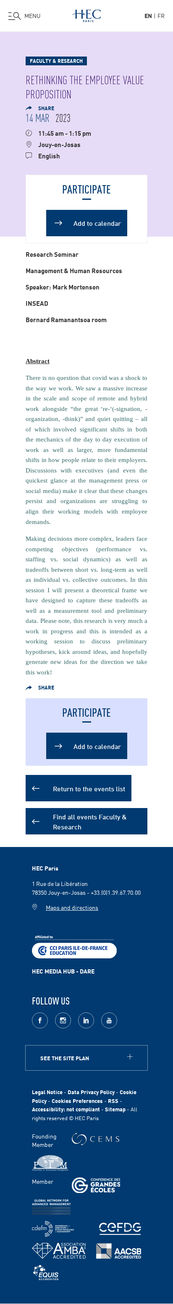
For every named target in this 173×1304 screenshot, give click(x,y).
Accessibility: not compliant (66, 1109)
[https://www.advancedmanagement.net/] (51, 1207)
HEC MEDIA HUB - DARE (63, 971)
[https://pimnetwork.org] (50, 1163)
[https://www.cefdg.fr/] (120, 1229)
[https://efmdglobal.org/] (46, 1273)
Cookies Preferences (77, 1101)
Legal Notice (47, 1092)
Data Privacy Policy (91, 1092)
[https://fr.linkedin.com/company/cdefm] (53, 1229)
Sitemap (115, 1109)
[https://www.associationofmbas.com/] (59, 1251)
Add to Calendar (86, 214)
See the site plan (64, 1058)
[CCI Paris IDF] (74, 946)
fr (161, 15)
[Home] (86, 14)
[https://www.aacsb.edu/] (118, 1251)
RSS (113, 1101)
